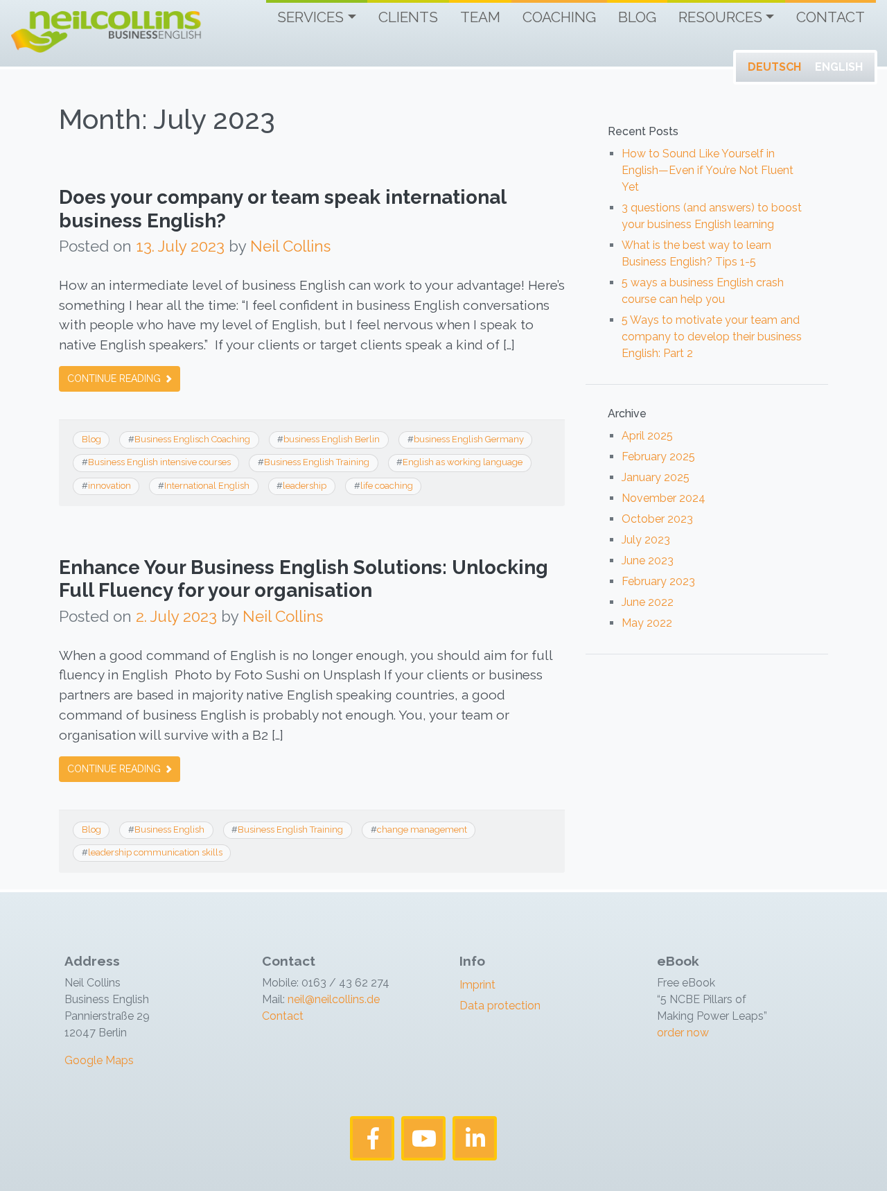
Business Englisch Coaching (192, 439)
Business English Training (316, 462)
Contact (830, 17)
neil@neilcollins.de (332, 999)
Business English (169, 829)
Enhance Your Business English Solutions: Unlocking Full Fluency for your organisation (303, 579)
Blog (637, 17)
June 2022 (648, 602)
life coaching (386, 485)
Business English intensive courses (159, 462)
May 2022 (647, 622)
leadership (304, 485)
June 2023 (648, 560)
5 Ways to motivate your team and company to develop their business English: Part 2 (712, 336)
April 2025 (647, 435)
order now (683, 1032)
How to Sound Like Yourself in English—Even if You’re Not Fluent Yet (707, 170)
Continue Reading (115, 378)
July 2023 (646, 539)
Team (480, 17)
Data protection (500, 1005)
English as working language (462, 462)
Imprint (477, 984)
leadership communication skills (155, 852)
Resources (720, 17)
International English (206, 485)
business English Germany (469, 439)
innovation (109, 485)
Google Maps (99, 1060)
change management (422, 829)
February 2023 (658, 581)
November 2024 (663, 498)
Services (310, 17)
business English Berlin (331, 439)
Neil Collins (290, 246)
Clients (408, 17)
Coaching (559, 17)
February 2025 (658, 456)
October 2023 (657, 518)
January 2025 (656, 477)
